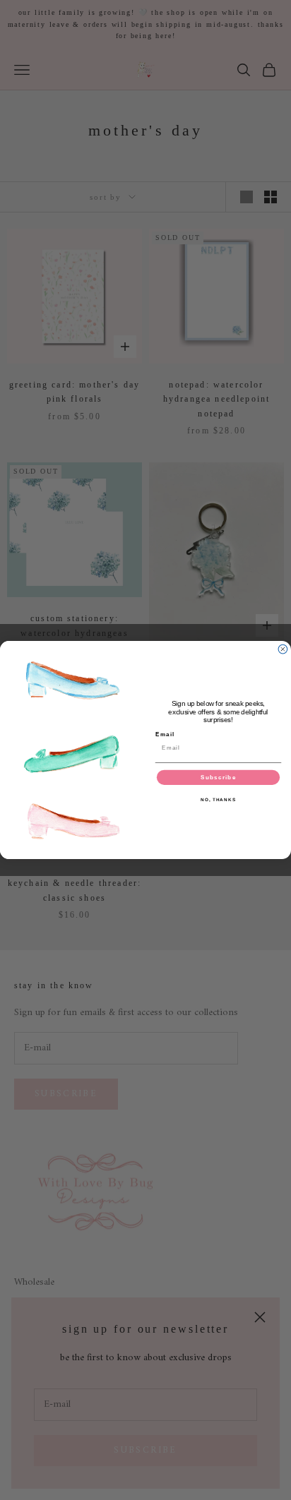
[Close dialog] (282, 649)
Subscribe (219, 777)
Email (164, 734)
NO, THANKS (218, 800)
